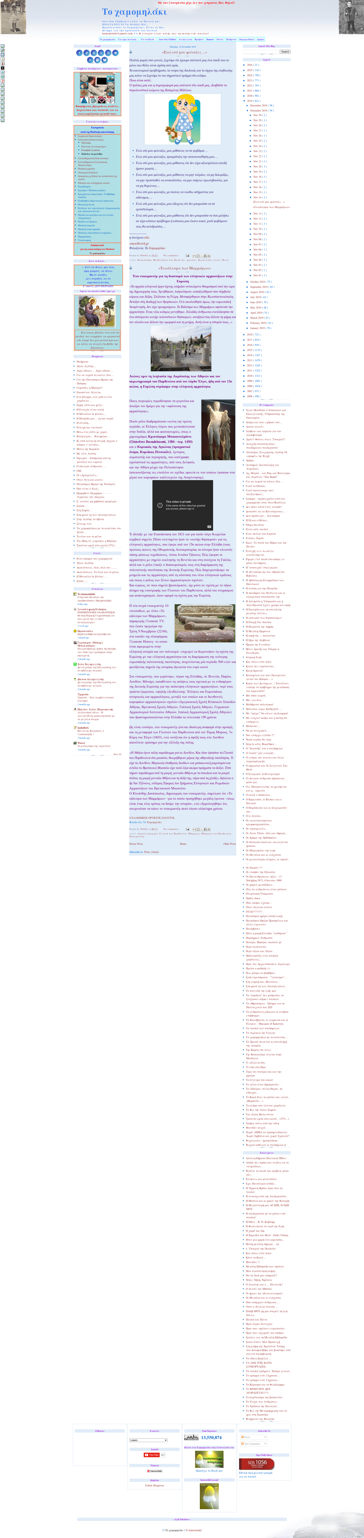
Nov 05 (257, 254)
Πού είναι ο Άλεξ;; (88, 488)
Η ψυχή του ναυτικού (89, 427)
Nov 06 (257, 249)
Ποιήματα (231, 39)
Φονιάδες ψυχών (256, 1127)
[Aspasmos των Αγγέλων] (2, 63)
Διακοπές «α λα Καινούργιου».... (266, 511)
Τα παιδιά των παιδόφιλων (262, 1028)
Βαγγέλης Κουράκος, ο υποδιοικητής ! (91, 732)
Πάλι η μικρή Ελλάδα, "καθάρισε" (266, 933)
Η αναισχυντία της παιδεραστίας (266, 1196)
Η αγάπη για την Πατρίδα (262, 588)
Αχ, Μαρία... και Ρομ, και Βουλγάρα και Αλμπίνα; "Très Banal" (268, 475)
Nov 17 (257, 182)
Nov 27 (257, 130)
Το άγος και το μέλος (89, 536)
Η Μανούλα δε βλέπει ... (92, 576)
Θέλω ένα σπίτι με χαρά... (93, 432)
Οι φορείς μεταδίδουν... (260, 884)
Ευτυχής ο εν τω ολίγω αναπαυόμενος (260, 553)
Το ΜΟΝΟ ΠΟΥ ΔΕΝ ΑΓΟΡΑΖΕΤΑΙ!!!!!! (258, 1390)
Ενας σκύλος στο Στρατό (261, 533)
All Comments (252, 1443)
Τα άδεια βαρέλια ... (258, 1358)
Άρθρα (260, 39)
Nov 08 (257, 239)
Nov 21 (257, 161)
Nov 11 (257, 223)
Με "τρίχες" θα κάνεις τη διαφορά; (267, 713)
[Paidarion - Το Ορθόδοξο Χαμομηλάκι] (2, 102)
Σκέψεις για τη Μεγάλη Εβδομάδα (266, 1337)
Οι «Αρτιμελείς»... (88, 475)
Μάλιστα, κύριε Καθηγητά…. (264, 709)
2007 (250, 391)
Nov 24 (257, 146)
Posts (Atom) (151, 852)
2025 (250, 70)
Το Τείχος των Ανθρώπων (261, 1401)
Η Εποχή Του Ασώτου (259, 622)
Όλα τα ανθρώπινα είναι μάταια (266, 889)
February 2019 (258, 323)
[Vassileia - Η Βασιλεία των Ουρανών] (2, 120)
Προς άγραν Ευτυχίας (259, 1324)
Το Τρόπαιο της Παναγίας (261, 1406)
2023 (250, 80)
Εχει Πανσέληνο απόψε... (261, 1183)
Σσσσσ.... (82, 506)
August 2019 (257, 292)
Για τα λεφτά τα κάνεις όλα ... (264, 481)
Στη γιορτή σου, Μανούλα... (263, 982)
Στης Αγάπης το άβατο (90, 519)
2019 (250, 101)
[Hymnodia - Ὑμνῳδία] (2, 81)
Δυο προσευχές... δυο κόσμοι (263, 515)
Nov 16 (257, 187)
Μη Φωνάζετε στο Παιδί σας (169, 259)
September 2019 (259, 287)
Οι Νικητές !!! (254, 867)
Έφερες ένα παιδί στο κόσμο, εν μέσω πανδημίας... (265, 561)
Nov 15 (257, 192)
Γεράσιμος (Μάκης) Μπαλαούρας (90, 644)
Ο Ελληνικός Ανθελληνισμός (263, 774)
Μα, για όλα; (254, 700)
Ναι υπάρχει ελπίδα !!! (260, 735)
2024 (250, 75)
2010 (250, 376)
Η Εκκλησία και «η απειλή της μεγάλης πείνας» (264, 611)
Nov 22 (257, 156)
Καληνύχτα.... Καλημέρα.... (93, 436)
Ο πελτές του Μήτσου (259, 1289)
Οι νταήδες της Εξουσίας (261, 872)
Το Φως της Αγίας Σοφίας (261, 1110)
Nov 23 (257, 151)
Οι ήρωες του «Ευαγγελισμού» (264, 1293)
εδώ (146, 238)
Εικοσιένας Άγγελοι (89, 392)
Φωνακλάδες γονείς (209, 259)
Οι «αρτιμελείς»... (257, 828)
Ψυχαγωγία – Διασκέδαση (261, 1140)
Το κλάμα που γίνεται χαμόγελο (265, 1105)
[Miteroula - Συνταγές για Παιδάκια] (2, 89)
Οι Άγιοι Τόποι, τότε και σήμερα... (266, 833)
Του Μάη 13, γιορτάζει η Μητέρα (97, 541)
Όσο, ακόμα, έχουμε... (259, 902)
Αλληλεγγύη (185, 39)
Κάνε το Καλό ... (256, 1257)
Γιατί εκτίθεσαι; (256, 486)
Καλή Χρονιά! (254, 670)
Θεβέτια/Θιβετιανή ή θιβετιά (94, 634)
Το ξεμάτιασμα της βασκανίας (264, 1397)
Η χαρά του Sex (255, 1231)
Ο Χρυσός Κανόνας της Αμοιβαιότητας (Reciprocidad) (94, 598)
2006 (250, 396)
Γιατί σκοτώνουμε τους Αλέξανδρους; (260, 492)
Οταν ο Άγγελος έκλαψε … (262, 1306)
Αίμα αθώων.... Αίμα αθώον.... (95, 370)
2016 (250, 345)
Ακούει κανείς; (255, 426)
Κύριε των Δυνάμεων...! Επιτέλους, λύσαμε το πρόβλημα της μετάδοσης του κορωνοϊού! (267, 687)
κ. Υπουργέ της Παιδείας (261, 1248)
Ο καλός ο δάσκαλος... (259, 795)
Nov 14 (257, 197)
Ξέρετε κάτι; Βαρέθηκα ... (261, 744)
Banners (210, 39)
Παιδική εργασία (86, 169)
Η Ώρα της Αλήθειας (258, 640)
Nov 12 (257, 218)
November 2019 (259, 110)
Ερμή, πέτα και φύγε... (90, 405)
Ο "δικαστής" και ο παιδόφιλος (264, 748)
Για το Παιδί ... (148, 39)
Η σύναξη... (83, 423)
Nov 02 (257, 270)
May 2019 (256, 307)
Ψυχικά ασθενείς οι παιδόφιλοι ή (266, 1145)
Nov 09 (257, 234)
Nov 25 (257, 140)
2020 (250, 95)
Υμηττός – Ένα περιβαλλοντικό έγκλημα (96, 699)
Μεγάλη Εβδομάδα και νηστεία (265, 1266)
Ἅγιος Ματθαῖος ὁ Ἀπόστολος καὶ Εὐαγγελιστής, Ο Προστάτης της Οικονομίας (266, 413)
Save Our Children (167, 39)
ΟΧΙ (79, 471)
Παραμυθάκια (246, 39)
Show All (117, 754)
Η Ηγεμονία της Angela (259, 626)
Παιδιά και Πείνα (256, 1319)
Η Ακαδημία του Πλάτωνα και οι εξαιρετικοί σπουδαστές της (265, 594)
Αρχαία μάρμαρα (148, 833)
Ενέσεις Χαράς (255, 538)
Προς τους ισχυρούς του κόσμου (265, 1333)
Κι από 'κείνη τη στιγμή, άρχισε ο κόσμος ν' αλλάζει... (97, 442)
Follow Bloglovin (154, 1485)
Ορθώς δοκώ (253, 898)
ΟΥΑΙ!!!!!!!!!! (254, 911)
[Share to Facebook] (205, 256)
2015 (250, 350)
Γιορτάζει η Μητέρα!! (90, 387)
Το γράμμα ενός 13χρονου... (263, 1375)
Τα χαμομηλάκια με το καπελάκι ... (267, 1037)
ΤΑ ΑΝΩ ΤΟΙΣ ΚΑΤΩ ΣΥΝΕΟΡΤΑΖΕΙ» (258, 1364)
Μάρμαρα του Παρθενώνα (216, 833)
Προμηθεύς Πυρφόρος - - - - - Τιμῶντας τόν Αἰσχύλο (94, 495)
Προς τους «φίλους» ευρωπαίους (265, 1328)
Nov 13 (257, 213)
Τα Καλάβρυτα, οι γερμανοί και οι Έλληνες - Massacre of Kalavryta (267, 1021)
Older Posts (230, 844)
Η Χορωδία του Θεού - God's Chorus (267, 1235)
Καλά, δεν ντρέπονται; (260, 666)
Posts (247, 1437)
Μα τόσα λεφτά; (256, 695)
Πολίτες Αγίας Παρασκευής (96, 709)
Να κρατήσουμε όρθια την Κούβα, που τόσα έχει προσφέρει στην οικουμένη (97, 652)
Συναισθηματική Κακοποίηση (93, 158)
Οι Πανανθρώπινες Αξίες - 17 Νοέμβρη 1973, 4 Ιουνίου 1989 (264, 878)
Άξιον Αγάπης (85, 563)
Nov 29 (257, 120)
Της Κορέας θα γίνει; (258, 1050)
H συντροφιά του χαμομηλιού (94, 558)
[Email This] (194, 256)
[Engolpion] (2, 68)
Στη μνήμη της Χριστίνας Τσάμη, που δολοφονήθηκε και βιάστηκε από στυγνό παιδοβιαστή (268, 1350)
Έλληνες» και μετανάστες (261, 1179)
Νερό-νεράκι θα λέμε (258, 739)
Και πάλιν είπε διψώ (258, 661)
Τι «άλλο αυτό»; (255, 1062)
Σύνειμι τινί (84, 523)
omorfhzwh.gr (139, 244)
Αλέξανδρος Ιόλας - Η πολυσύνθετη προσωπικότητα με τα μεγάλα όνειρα (96, 716)
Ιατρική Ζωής (254, 657)
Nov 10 (257, 229)
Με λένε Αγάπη (86, 453)
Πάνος (220, 39)
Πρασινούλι (85, 631)
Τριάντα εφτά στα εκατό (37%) (96, 545)
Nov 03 (257, 265)
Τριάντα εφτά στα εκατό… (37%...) (267, 1118)
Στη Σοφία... (84, 510)
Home (183, 844)
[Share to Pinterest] (209, 256)
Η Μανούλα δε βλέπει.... (92, 414)
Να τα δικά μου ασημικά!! (261, 1275)
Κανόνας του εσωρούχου (93, 147)
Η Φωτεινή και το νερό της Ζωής (265, 1226)
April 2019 (256, 312)
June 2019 (256, 302)
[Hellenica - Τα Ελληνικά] (2, 76)
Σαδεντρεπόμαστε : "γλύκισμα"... (266, 977)
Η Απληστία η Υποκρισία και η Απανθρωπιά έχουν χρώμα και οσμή (268, 603)
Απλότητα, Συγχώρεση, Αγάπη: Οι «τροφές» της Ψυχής (266, 454)
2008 (250, 386)
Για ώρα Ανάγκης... (128, 39)
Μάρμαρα (194, 833)
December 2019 (259, 105)
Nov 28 (257, 125)
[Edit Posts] (2, 50)
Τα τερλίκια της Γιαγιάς (260, 1033)
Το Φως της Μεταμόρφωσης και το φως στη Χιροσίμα (266, 1412)
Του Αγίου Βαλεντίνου (260, 1114)
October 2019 (258, 281)
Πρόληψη (86, 142)
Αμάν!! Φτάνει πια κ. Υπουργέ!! (265, 439)
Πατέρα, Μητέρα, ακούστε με (264, 942)
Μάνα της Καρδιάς (88, 449)
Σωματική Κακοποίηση (90, 136)
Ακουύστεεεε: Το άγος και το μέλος (98, 572)
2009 (250, 381)
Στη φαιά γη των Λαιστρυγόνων (265, 986)
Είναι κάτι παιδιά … (258, 529)
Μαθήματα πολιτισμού (259, 704)
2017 (250, 340)
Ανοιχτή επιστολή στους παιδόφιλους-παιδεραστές (262, 445)
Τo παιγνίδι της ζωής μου (261, 990)
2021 (250, 90)
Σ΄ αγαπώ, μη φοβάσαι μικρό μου (97, 501)
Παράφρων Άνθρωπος (259, 938)
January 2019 (257, 328)
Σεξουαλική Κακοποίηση (91, 140)
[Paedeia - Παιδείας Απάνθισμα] (2, 98)
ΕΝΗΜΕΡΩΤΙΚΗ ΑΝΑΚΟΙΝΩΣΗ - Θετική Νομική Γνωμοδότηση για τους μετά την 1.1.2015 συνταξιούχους (97, 617)
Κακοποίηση (144, 259)
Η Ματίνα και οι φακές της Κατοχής (268, 1201)
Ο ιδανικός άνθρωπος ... (91, 466)
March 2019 (257, 318)
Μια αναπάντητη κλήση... (261, 1271)
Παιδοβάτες (253, 928)
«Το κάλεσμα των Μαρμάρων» (271, 207)
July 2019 (256, 297)
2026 (250, 65)
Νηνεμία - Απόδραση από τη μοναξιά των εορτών (94, 460)
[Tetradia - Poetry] (2, 116)
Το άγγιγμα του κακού (259, 1080)
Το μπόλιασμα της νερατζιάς (94, 746)
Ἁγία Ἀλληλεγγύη (89, 664)
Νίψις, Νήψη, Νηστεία (259, 1280)
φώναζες (192, 259)
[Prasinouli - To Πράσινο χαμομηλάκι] (2, 111)
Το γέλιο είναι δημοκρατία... (263, 1084)
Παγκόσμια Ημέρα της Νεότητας (96, 484)
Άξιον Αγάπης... (86, 366)
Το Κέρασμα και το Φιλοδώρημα (265, 1384)
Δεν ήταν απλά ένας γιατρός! (264, 507)
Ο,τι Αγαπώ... (254, 816)
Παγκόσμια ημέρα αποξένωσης (264, 916)
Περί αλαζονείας (256, 946)
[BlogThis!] (198, 256)
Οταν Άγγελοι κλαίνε (259, 907)
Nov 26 (257, 135)
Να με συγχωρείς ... (258, 730)
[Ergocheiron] (2, 72)
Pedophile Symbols (90, 150)
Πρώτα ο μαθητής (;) (258, 968)
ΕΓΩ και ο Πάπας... (257, 520)
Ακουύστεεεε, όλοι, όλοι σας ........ (97, 567)
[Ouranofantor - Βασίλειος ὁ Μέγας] (2, 94)
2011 (250, 370)
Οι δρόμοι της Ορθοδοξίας (261, 837)
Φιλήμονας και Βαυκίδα (260, 1419)
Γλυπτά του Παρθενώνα (173, 833)
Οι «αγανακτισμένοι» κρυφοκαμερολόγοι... (259, 822)
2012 (250, 365)
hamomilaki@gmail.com (117, 33)
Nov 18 (257, 176)
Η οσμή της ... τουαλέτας (260, 635)
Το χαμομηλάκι (134, 11)
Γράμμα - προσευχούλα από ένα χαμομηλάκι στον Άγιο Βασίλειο (266, 500)
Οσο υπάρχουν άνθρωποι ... (262, 1302)
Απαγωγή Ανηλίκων (88, 173)
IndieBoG (83, 728)
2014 (250, 355)
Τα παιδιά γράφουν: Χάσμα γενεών (268, 1371)
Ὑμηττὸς (83, 694)
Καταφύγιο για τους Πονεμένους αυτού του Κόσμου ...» (266, 677)
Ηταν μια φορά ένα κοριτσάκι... (265, 1239)
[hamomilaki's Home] (2, 46)
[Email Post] (187, 255)
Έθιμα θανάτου (255, 525)
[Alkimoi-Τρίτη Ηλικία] (2, 59)
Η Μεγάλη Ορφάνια (258, 631)
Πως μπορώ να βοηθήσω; (260, 973)
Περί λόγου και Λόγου (259, 951)
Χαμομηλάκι (157, 248)
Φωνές (225, 259)
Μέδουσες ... (253, 726)
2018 (250, 334)
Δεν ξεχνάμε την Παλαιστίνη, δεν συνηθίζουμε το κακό (97, 669)
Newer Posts (136, 844)
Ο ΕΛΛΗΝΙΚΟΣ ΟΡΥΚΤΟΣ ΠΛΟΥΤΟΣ (152, 818)
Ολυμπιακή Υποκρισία (259, 893)
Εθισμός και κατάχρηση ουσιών (94, 183)
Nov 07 (257, 244)
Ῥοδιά (81, 743)
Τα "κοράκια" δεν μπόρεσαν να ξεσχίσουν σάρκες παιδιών (265, 997)
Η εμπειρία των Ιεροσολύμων (264, 617)
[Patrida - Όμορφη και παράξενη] (2, 107)
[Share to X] (202, 256)
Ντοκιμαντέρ (136, 836)
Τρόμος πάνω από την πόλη (262, 1123)
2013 (250, 360)
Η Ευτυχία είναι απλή (90, 409)
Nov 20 (257, 166)
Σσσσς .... (82, 581)
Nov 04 (257, 259)
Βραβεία (199, 39)
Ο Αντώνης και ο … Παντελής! (264, 1284)
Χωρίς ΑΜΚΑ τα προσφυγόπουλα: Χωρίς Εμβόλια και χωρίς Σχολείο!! (267, 1134)
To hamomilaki (86, 594)
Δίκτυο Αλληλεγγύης (91, 679)
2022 (250, 85)
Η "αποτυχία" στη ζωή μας (262, 567)
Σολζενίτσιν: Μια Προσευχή (263, 1342)
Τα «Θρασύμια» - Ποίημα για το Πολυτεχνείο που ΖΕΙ (265, 1005)
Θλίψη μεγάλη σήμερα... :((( (262, 1244)
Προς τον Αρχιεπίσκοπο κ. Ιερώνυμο (268, 964)
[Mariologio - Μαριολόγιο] (2, 85)
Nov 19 (257, 171)
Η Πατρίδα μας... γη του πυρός (95, 418)
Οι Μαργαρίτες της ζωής (260, 850)
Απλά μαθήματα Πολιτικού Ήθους (266, 1158)
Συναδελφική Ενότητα (92, 609)
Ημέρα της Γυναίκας (258, 644)
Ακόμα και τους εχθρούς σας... (264, 422)
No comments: (172, 255)
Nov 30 (257, 115)
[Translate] (2, 55)
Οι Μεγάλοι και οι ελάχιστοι (263, 855)
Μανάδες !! (253, 1262)
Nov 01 (257, 275)
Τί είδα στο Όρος (256, 1067)
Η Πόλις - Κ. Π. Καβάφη (260, 1222)
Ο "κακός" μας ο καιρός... (261, 753)
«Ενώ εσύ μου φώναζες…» (269, 201)
